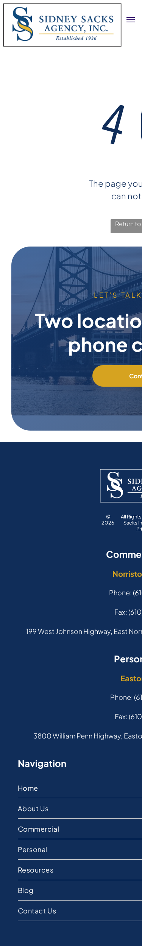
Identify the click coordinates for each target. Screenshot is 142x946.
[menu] (130, 19)
